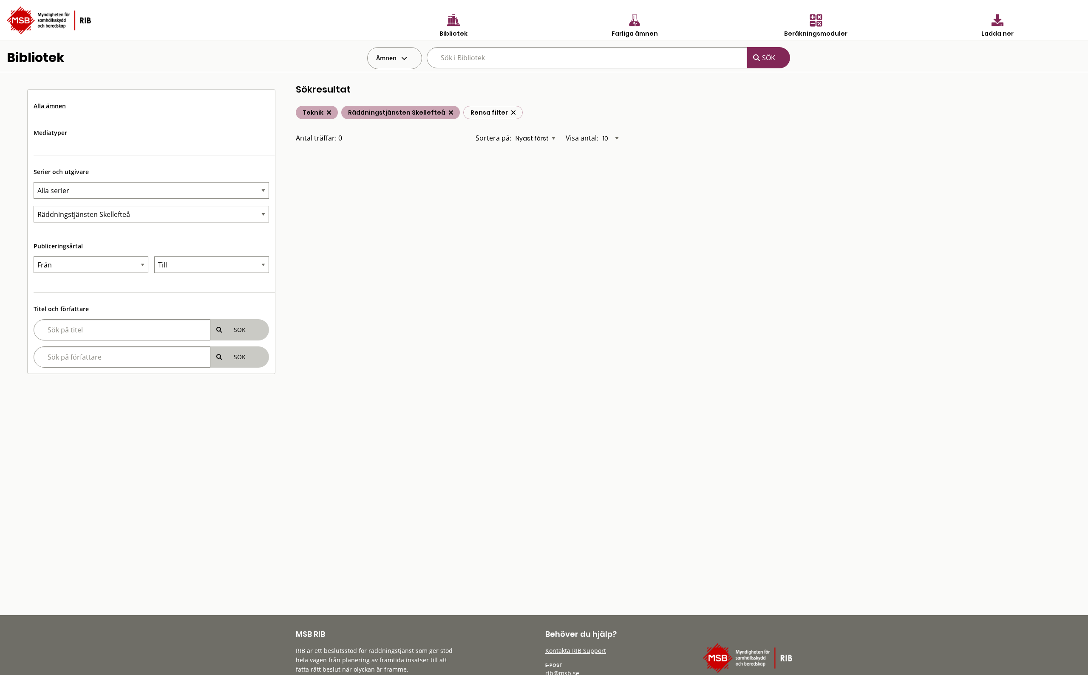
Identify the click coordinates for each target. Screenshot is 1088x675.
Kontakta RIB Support (575, 651)
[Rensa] (513, 112)
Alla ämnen (50, 106)
